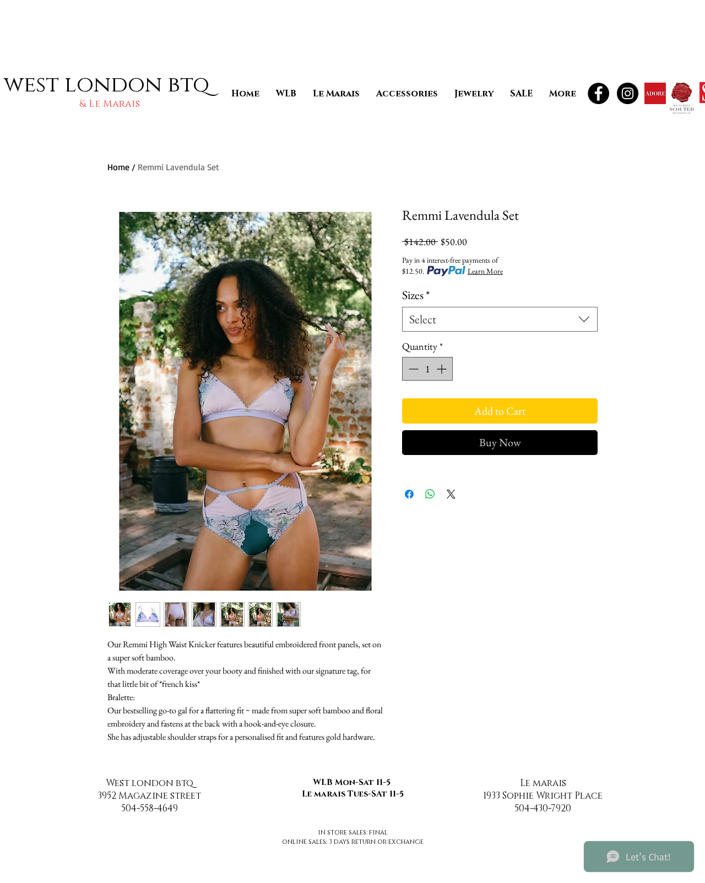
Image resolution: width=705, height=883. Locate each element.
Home (118, 166)
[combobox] (500, 319)
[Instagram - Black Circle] (627, 93)
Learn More (485, 271)
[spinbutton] (427, 368)
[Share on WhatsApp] (430, 494)
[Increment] (442, 368)
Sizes (416, 295)
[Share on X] (451, 494)
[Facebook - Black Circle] (598, 93)
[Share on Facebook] (409, 494)
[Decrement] (412, 368)
